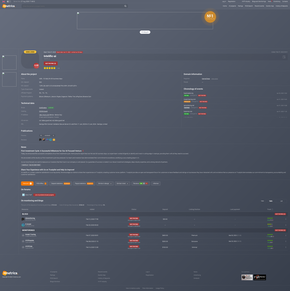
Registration (231, 1)
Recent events (259, 6)
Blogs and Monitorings (259, 1)
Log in (224, 1)
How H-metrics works (133, 288)
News (269, 1)
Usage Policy (160, 288)
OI (53, 135)
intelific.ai (47, 59)
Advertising (276, 1)
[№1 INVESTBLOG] (145, 29)
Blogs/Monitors (55, 281)
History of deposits (282, 6)
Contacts (285, 1)
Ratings (240, 6)
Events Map (101, 275)
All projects (232, 6)
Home (225, 6)
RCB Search (249, 6)
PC (41, 135)
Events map (270, 6)
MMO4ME (47, 135)
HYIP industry (246, 1)
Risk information (148, 288)
